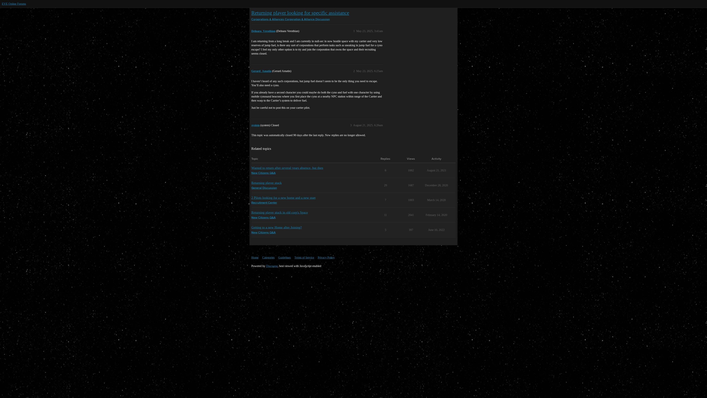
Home (254, 257)
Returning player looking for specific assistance (300, 13)
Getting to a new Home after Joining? (276, 227)
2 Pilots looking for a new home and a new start (283, 198)
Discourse (272, 266)
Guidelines (284, 257)
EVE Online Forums (14, 3)
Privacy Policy (326, 257)
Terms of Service (304, 257)
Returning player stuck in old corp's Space (279, 212)
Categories (268, 257)
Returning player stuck (266, 183)
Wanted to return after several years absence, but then (287, 168)
